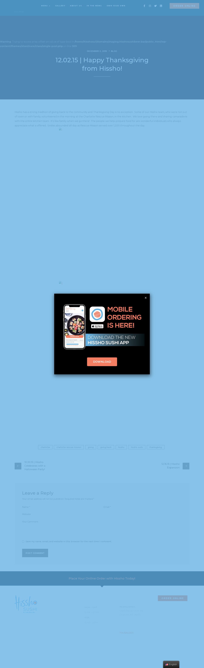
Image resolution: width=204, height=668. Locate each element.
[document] (102, 334)
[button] (102, 361)
